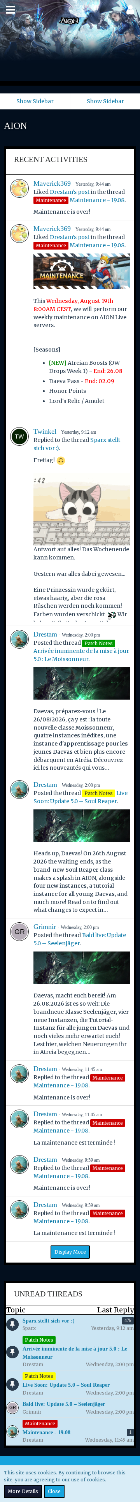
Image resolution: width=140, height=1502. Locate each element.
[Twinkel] (19, 524)
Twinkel (44, 431)
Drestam (45, 634)
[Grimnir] (19, 989)
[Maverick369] (19, 197)
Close (54, 1491)
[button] (10, 10)
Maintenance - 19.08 (97, 200)
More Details (23, 1491)
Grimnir (44, 926)
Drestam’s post (69, 191)
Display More (70, 1252)
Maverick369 (52, 183)
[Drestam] (19, 701)
